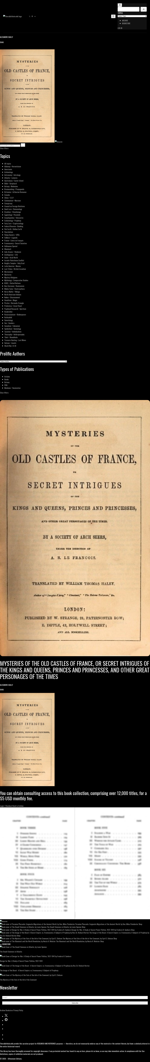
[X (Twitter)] (4, 47)
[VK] (6, 47)
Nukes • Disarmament (12, 297)
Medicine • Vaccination (12, 388)
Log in (120, 28)
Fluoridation (8, 232)
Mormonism (8, 271)
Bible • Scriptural (10, 183)
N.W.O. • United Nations (12, 283)
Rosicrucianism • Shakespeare (15, 314)
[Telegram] (9, 47)
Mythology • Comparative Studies (16, 280)
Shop (140, 924)
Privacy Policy (18, 1010)
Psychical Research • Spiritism (15, 308)
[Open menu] (113, 16)
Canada (7, 194)
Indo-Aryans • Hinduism (12, 251)
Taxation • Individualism (12, 331)
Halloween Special (10, 246)
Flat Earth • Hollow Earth (13, 229)
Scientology (8, 320)
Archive (2, 1010)
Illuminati (7, 249)
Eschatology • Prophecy (12, 220)
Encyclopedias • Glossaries (13, 217)
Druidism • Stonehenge (12, 212)
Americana (8, 169)
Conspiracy (8, 203)
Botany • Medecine (11, 186)
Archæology (8, 172)
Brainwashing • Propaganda (14, 189)
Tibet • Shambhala (11, 337)
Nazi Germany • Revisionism (14, 286)
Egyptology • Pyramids (12, 214)
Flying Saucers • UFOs (12, 234)
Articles (7, 376)
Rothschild (8, 317)
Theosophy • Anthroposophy (14, 334)
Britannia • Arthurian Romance (15, 192)
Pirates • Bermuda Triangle (14, 303)
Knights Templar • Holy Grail (14, 263)
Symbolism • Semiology (12, 328)
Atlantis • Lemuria (10, 177)
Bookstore (9, 1010)
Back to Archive (18, 806)
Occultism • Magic (10, 300)
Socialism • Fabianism (12, 326)
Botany (6, 382)
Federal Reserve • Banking (13, 226)
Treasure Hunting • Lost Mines (15, 340)
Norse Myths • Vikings (12, 291)
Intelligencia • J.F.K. (11, 254)
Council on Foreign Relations (14, 206)
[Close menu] (120, 5)
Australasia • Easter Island (13, 180)
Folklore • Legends (10, 237)
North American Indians (12, 294)
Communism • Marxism (12, 200)
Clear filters (4, 148)
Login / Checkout (6, 806)
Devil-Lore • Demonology (13, 209)
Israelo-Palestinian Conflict (14, 260)
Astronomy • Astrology (12, 175)
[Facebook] (1, 47)
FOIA (5, 385)
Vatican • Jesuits (10, 343)
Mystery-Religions (10, 277)
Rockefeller (8, 311)
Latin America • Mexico (12, 266)
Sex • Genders (9, 323)
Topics (120, 13)
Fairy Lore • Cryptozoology (13, 223)
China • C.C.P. (9, 197)
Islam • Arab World (11, 257)
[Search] (144, 9)
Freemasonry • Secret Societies (15, 243)
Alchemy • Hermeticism (12, 166)
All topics (7, 163)
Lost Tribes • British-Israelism (15, 269)
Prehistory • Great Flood (13, 306)
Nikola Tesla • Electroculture (14, 288)
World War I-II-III (10, 345)
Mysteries (7, 274)
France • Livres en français (13, 240)
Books (6, 379)
